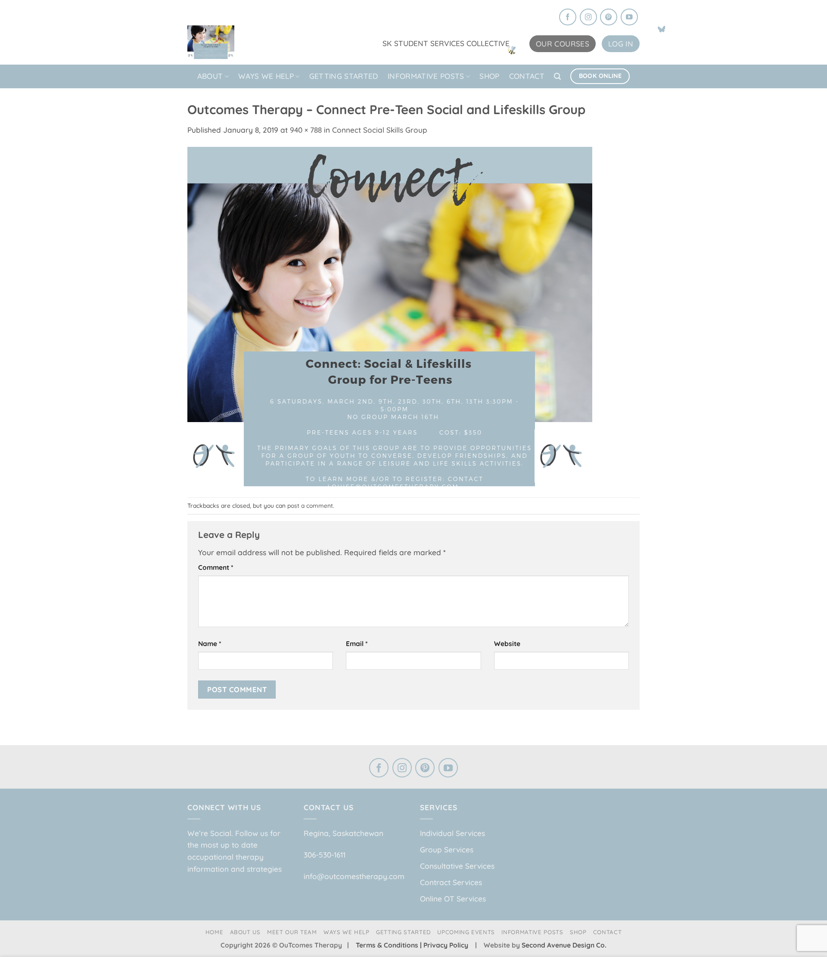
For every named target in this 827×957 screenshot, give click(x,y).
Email (357, 643)
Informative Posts (426, 76)
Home (214, 932)
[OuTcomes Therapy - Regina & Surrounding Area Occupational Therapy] (230, 39)
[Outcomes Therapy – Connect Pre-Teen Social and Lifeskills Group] (389, 315)
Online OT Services (453, 898)
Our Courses (562, 43)
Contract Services (451, 882)
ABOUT (210, 76)
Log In (620, 43)
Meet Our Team (292, 932)
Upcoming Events (466, 932)
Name (209, 643)
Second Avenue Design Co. (564, 945)
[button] (557, 76)
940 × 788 (306, 129)
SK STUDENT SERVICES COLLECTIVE (446, 43)
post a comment (310, 505)
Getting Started (343, 76)
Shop (489, 76)
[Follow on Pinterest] (608, 18)
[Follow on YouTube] (629, 18)
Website (507, 643)
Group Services (446, 849)
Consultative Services (457, 865)
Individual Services (452, 833)
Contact (526, 76)
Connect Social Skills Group (379, 129)
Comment (215, 567)
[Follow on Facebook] (567, 18)
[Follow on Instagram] (588, 18)
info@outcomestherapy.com (354, 876)
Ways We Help (266, 76)
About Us (245, 932)
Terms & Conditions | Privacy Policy (413, 945)
